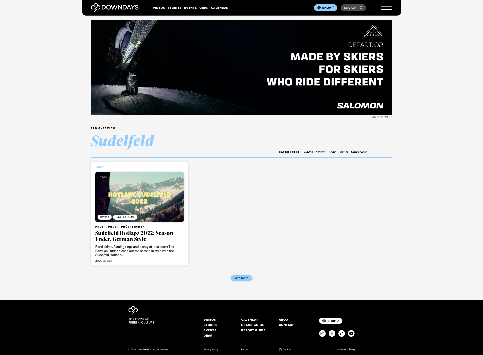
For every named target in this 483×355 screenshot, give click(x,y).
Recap (103, 176)
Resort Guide (253, 330)
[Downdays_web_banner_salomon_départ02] (241, 67)
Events (190, 8)
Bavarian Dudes (125, 217)
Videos (159, 8)
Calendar (219, 8)
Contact (286, 325)
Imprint (245, 349)
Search (350, 7)
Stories (174, 8)
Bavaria (104, 217)
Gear (203, 8)
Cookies (287, 349)
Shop (326, 7)
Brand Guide (252, 325)
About (284, 320)
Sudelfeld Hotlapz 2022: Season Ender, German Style (134, 236)
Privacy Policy (211, 349)
